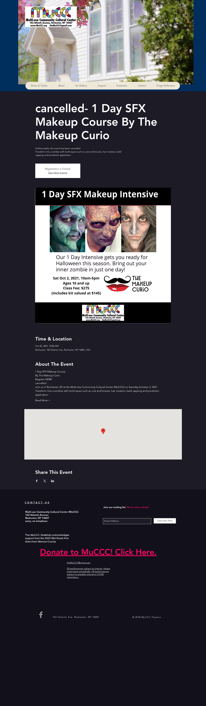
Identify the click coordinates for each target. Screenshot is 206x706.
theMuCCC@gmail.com (78, 562)
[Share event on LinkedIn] (52, 481)
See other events (57, 172)
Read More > (42, 400)
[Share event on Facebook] (36, 481)
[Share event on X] (44, 481)
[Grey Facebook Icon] (41, 614)
